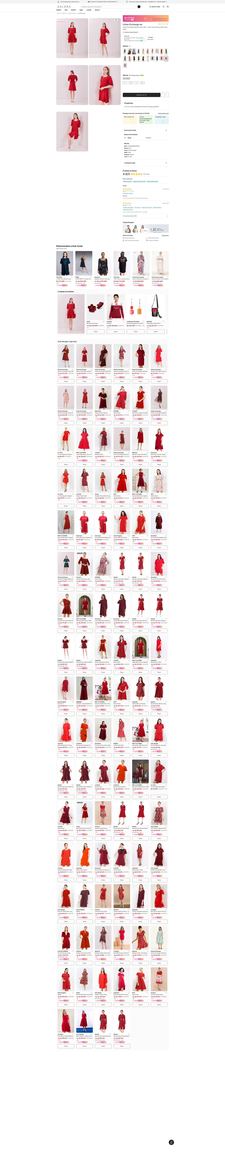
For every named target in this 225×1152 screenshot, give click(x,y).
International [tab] (126, 78)
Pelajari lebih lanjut (163, 113)
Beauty (97, 10)
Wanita (58, 10)
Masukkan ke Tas (142, 95)
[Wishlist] (163, 7)
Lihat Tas (164, 90)
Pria (66, 10)
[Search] (139, 6)
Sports (73, 10)
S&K (142, 40)
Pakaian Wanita (72, 13)
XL (142, 82)
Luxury (88, 10)
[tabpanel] (146, 82)
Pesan (95, 331)
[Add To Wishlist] (165, 95)
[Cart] (168, 7)
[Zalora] (64, 7)
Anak (81, 10)
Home (58, 13)
